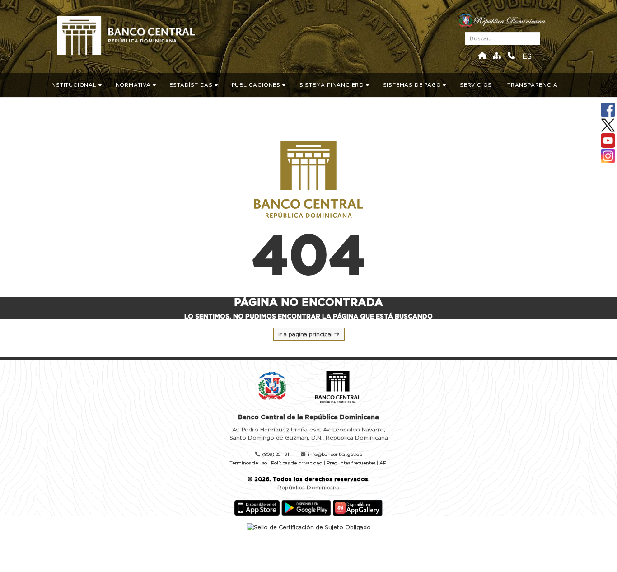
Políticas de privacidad (297, 463)
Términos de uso (248, 463)
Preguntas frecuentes (351, 463)
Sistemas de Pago (413, 85)
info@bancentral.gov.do (335, 454)
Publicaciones (257, 85)
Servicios (477, 85)
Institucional (74, 85)
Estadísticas (191, 85)
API (383, 463)
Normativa (134, 85)
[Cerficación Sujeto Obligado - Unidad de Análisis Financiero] (309, 527)
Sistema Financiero (332, 85)
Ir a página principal (306, 334)
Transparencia (533, 85)
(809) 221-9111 (277, 454)
